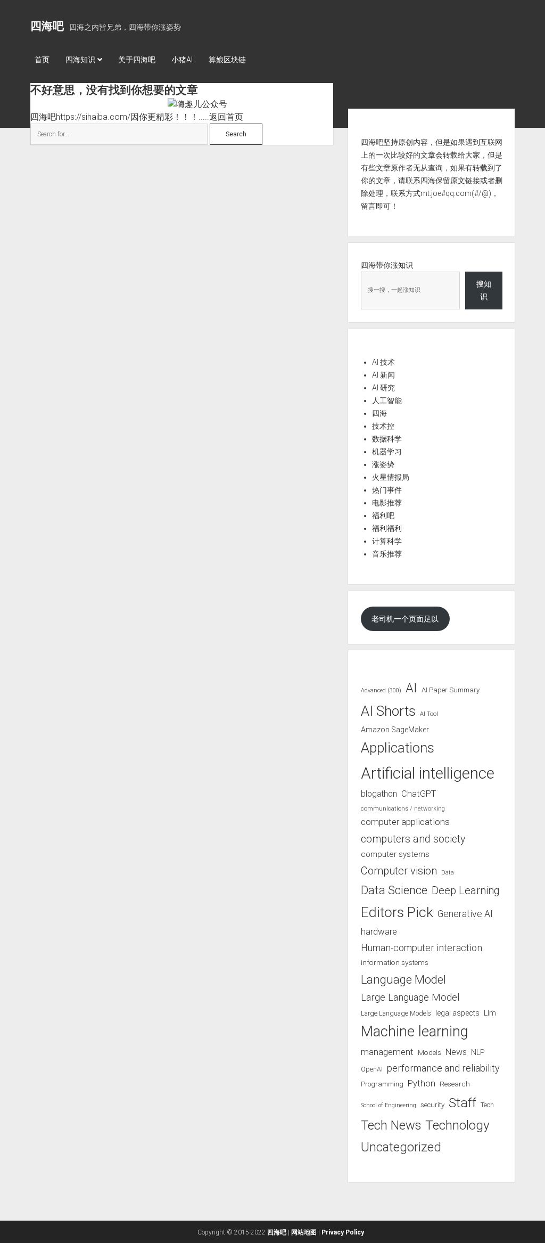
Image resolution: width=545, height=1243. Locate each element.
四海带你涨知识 (387, 265)
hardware (379, 931)
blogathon (379, 794)
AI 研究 (383, 387)
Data (447, 872)
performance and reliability (443, 1068)
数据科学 (387, 439)
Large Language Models (396, 1013)
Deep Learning (466, 890)
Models (429, 1052)
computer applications (405, 821)
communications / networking (403, 808)
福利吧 (383, 515)
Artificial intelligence (427, 773)
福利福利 (387, 528)
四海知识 (80, 59)
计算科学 (387, 541)
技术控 (383, 426)
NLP (478, 1052)
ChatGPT (418, 794)
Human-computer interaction (421, 947)
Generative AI (465, 914)
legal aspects (457, 1013)
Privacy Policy (342, 1232)
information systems (394, 962)
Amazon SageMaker (395, 729)
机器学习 (387, 451)
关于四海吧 (136, 59)
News (456, 1052)
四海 (379, 413)
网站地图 (304, 1232)
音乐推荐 (387, 554)
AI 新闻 (383, 375)
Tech (487, 1105)
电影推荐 (387, 502)
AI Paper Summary (451, 690)
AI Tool (429, 713)
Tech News (391, 1125)
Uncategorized (401, 1147)
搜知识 (483, 290)
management (387, 1051)
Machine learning (414, 1031)
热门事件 (387, 490)
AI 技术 (383, 362)
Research (455, 1084)
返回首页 (226, 117)
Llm (490, 1013)
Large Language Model (410, 997)
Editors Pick (397, 912)
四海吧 (47, 26)
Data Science (394, 890)
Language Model (403, 979)
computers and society (413, 839)
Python (421, 1083)
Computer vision (399, 870)
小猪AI (182, 59)
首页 (42, 59)
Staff (462, 1102)
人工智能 (387, 400)
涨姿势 (383, 464)
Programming (382, 1084)
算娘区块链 (227, 59)
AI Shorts (388, 711)
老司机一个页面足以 (405, 619)
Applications (397, 748)
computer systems (395, 854)
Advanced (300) (381, 690)
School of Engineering (388, 1105)
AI (411, 688)
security (432, 1105)
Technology (457, 1125)
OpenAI (372, 1069)
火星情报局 (390, 477)
